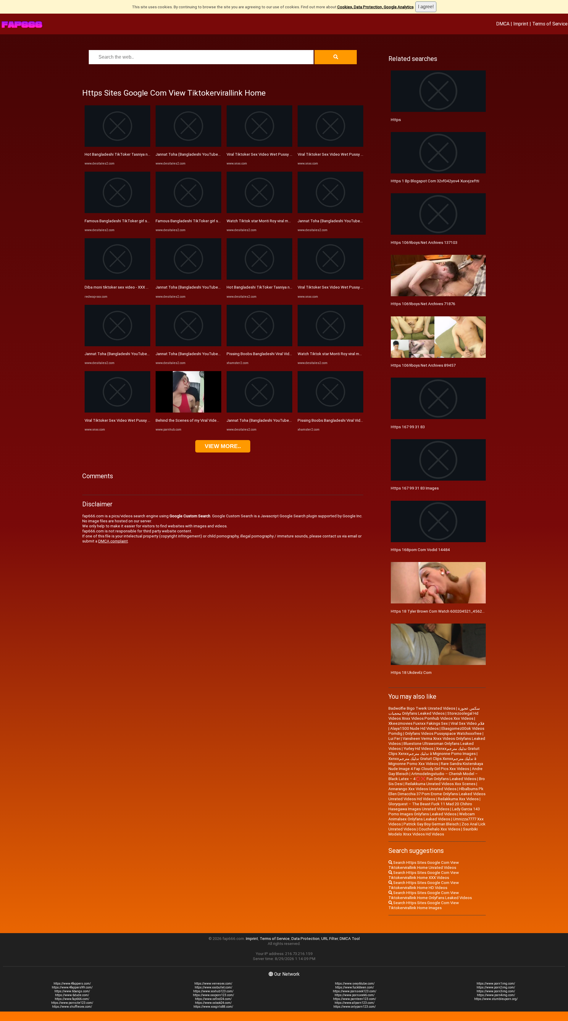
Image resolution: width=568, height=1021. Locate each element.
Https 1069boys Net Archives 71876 (423, 303)
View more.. (223, 446)
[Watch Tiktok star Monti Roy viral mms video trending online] (259, 211)
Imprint (520, 24)
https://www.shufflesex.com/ (72, 1007)
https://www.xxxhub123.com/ (213, 991)
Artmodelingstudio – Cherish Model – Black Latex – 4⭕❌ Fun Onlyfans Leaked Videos (433, 776)
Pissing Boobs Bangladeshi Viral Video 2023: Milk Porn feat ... (280, 353)
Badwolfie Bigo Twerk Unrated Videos (421, 708)
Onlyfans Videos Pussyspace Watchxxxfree (443, 733)
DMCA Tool (350, 938)
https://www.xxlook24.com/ (213, 1003)
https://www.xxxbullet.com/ (213, 987)
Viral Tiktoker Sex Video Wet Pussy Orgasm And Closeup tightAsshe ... (147, 420)
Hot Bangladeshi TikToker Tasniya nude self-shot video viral (137, 154)
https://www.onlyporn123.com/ (354, 1007)
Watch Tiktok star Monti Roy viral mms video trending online (279, 220)
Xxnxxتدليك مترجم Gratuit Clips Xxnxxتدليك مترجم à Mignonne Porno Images (434, 751)
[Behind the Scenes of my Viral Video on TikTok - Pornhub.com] (188, 411)
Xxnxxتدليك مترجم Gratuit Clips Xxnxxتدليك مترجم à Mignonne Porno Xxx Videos (432, 761)
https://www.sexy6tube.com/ (355, 983)
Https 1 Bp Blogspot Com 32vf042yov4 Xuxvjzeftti (435, 180)
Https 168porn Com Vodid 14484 (420, 549)
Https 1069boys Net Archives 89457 (423, 365)
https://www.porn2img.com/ (496, 987)
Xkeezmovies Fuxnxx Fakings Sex (418, 723)
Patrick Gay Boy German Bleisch (431, 824)
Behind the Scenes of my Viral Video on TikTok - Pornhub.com (210, 420)
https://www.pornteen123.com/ (354, 999)
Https (396, 119)
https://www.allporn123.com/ (355, 1003)
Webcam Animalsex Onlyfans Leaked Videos (431, 816)
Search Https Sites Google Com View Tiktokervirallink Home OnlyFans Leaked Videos (430, 895)
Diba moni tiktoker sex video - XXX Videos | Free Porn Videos (138, 287)
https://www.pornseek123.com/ (354, 991)
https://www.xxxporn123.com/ (213, 995)
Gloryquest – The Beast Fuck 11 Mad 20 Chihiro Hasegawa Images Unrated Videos (430, 806)
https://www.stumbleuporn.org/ (496, 999)
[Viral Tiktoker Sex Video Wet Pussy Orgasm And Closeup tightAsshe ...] (117, 411)
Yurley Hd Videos (418, 748)
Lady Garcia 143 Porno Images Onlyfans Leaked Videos (434, 811)
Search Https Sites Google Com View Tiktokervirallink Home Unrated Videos (423, 865)
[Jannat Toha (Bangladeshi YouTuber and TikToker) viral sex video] (117, 344)
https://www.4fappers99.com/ (72, 987)
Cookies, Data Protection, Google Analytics (375, 6)
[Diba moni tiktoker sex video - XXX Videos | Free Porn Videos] (117, 278)
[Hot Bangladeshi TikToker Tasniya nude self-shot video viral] (117, 145)
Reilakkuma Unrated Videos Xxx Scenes (440, 783)
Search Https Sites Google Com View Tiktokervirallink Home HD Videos (423, 885)
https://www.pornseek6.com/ (355, 995)
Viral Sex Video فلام (467, 723)
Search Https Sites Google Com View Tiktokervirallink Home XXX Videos (423, 875)
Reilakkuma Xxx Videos (458, 798)
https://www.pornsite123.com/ (72, 1003)
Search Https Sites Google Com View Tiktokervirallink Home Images (423, 905)
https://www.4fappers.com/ (72, 983)
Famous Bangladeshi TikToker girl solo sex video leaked (134, 220)
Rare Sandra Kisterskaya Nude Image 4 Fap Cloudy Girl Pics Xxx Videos (435, 766)
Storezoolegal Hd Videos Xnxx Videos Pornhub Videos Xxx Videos (433, 716)
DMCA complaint (113, 541)
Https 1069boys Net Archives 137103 (424, 242)
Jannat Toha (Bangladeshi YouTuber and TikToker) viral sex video (142, 353)
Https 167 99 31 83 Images (415, 488)
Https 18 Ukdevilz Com (411, 672)
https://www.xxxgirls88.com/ (213, 1007)
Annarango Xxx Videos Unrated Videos (422, 788)
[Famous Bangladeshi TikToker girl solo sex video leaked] (117, 211)
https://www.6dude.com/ (72, 995)
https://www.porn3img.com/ (496, 991)
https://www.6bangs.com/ (72, 991)
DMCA (502, 24)
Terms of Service (549, 24)
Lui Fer (394, 738)
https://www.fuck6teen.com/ (354, 987)
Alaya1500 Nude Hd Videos (414, 728)
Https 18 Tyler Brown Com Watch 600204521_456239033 (442, 611)
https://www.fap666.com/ (72, 999)
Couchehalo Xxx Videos (439, 829)
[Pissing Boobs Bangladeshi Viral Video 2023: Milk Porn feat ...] (259, 344)
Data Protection (305, 938)
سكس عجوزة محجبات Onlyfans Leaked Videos (434, 711)
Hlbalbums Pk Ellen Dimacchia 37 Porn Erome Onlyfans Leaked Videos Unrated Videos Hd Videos (436, 793)
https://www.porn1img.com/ (496, 983)
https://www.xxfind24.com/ (213, 999)
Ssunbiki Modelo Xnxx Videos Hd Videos (433, 832)
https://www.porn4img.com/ (496, 995)
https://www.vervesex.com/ (213, 983)
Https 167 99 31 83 (408, 426)
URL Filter (329, 938)
